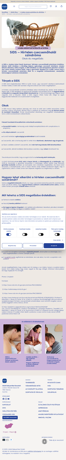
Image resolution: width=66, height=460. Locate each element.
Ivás (49, 386)
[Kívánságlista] (51, 6)
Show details (57, 240)
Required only (12, 245)
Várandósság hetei (33, 386)
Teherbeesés (30, 382)
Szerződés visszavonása (10, 417)
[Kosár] (61, 6)
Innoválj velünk (44, 417)
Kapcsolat (6, 405)
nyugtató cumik (10, 257)
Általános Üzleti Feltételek (49, 405)
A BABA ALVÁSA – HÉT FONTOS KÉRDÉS (32, 358)
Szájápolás (52, 392)
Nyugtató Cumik (54, 382)
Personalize (33, 245)
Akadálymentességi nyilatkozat (51, 414)
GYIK (4, 408)
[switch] (24, 234)
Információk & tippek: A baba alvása (54, 361)
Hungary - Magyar (9, 432)
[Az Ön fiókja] (56, 6)
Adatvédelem (43, 411)
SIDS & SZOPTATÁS (9, 357)
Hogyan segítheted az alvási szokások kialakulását (32, 364)
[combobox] (33, 6)
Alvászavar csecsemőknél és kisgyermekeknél (53, 358)
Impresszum (43, 408)
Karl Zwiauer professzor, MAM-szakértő (11, 360)
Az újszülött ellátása (34, 389)
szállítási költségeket (34, 451)
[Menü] (14, 6)
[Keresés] (45, 6)
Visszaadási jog (8, 414)
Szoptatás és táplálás (34, 392)
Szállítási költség (9, 411)
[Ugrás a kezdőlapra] (4, 6)
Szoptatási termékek (56, 389)
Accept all (54, 245)
